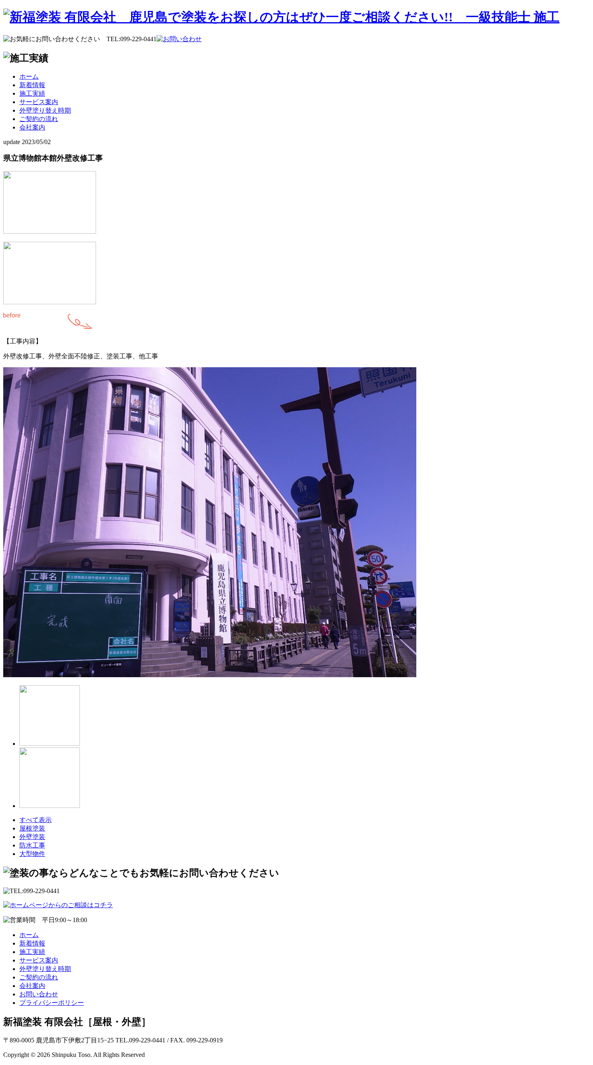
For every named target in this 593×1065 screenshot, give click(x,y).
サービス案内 (38, 101)
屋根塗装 (32, 828)
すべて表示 (35, 819)
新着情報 (32, 85)
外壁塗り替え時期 (45, 110)
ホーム (29, 76)
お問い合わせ (38, 994)
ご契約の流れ (38, 118)
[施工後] (209, 675)
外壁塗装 (32, 836)
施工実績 (32, 93)
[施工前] (49, 231)
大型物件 (32, 853)
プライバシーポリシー (51, 1002)
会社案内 (32, 127)
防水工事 (32, 845)
